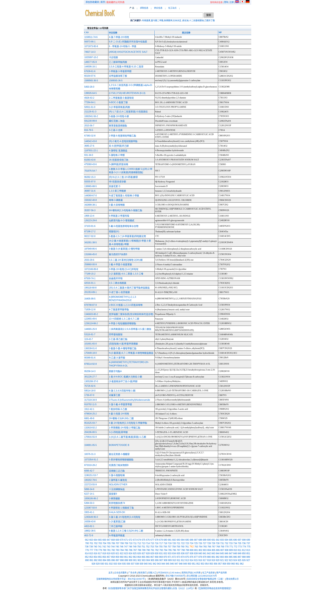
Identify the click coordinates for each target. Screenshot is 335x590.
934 (119, 563)
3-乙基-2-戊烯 (115, 130)
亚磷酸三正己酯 (117, 470)
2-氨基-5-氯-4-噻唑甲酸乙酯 (122, 348)
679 (161, 540)
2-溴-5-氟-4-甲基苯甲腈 (120, 404)
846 (226, 553)
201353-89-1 (90, 292)
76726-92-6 (89, 386)
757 (169, 546)
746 (121, 546)
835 (178, 553)
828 (148, 553)
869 (161, 557)
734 (235, 543)
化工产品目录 (208, 573)
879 (204, 557)
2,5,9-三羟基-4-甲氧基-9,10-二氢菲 (126, 66)
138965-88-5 (90, 186)
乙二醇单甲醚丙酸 (118, 62)
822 (122, 553)
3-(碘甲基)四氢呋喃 (118, 164)
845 (222, 553)
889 (248, 557)
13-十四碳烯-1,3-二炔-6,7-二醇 (124, 318)
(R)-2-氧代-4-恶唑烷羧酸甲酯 (123, 141)
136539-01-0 (90, 348)
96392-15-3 (89, 177)
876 (191, 557)
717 (161, 543)
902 (139, 560)
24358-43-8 (89, 521)
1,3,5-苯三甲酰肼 (117, 191)
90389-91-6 (89, 357)
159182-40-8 (90, 200)
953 (202, 563)
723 (187, 543)
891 (91, 560)
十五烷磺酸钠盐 (117, 489)
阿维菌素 (146, 20)
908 (165, 560)
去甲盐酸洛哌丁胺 (118, 76)
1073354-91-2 (91, 459)
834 (174, 553)
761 (187, 546)
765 (205, 546)
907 (161, 560)
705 (109, 543)
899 (126, 560)
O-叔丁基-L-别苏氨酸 (119, 292)
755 (161, 546)
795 (170, 550)
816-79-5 (88, 130)
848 (235, 553)
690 (209, 540)
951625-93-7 (90, 423)
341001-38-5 (90, 242)
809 (231, 550)
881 (213, 557)
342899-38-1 (90, 204)
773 (240, 546)
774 (244, 546)
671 (126, 540)
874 (183, 557)
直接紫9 (113, 493)
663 (91, 540)
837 (187, 553)
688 (200, 540)
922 (226, 560)
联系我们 (142, 573)
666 (104, 540)
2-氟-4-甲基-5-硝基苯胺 (120, 264)
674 (139, 540)
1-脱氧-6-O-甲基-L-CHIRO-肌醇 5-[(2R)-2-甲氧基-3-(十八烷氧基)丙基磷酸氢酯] (130, 171)
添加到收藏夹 (92, 2)
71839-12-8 (89, 309)
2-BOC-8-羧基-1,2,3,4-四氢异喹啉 (126, 305)
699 (248, 540)
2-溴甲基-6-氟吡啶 (118, 480)
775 (248, 546)
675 (143, 540)
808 (226, 550)
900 (130, 560)
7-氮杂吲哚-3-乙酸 (118, 409)
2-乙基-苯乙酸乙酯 (118, 339)
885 (231, 557)
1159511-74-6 (91, 37)
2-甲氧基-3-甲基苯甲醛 (120, 71)
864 (139, 557)
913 (187, 560)
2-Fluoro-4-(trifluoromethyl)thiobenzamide (129, 400)
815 (91, 553)
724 (191, 543)
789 (144, 550)
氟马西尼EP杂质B (118, 254)
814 (87, 553)
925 (239, 560)
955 (211, 563)
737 (248, 543)
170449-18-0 (90, 353)
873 (178, 557)
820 (113, 553)
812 (244, 550)
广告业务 (132, 573)
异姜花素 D (114, 186)
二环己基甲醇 (115, 526)
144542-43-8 (90, 141)
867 (152, 557)
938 (137, 563)
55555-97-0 (89, 181)
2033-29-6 (89, 260)
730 (217, 543)
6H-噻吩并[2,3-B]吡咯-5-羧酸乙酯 (125, 210)
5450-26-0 (89, 87)
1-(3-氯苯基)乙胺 (117, 521)
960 (233, 563)
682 (174, 540)
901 (135, 560)
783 (117, 550)
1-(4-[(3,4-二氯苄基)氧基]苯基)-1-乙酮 (127, 437)
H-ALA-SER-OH (117, 512)
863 (135, 557)
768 (218, 546)
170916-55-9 (90, 437)
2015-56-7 (89, 125)
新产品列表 (221, 573)
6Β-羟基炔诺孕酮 (117, 181)
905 (152, 560)
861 (126, 557)
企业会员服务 (120, 573)
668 (113, 540)
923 (231, 560)
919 (213, 560)
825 (135, 553)
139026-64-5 (90, 93)
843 (213, 553)
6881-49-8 (89, 418)
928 (93, 563)
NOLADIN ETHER (118, 484)
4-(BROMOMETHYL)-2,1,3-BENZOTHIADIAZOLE (122, 299)
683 (178, 540)
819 (108, 553)
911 (178, 560)
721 (178, 543)
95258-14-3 (89, 371)
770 (227, 546)
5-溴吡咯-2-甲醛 (117, 155)
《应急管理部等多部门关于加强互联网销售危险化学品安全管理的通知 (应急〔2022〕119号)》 (151, 588)
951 (194, 563)
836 (183, 553)
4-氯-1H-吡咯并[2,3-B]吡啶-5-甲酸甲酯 (128, 423)
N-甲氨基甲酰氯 (117, 535)
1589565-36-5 (91, 80)
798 (183, 550)
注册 (232, 2)
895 (109, 560)
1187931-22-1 (91, 150)
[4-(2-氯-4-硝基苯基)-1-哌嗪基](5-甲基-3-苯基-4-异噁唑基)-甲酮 (130, 242)
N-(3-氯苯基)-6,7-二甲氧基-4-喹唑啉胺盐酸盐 (131, 353)
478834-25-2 (90, 413)
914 (191, 560)
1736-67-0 (89, 395)
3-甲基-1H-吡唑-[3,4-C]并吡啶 (123, 269)
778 (96, 550)
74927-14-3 (89, 52)
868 (156, 557)
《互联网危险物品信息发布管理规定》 (214, 588)
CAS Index (175, 573)
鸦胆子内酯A (115, 371)
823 (126, 553)
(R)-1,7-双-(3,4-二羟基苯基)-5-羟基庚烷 (128, 111)
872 (174, 557)
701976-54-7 (90, 170)
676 (148, 540)
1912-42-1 (89, 409)
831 (161, 553)
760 (182, 546)
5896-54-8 (89, 489)
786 (130, 550)
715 (152, 543)
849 (239, 553)
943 (159, 563)
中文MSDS (163, 573)
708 (122, 543)
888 (244, 557)
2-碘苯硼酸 (114, 498)
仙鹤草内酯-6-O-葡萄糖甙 (121, 220)
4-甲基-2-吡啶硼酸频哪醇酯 (122, 323)
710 (130, 543)
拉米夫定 (177, 20)
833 (170, 553)
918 (209, 560)
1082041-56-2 (91, 116)
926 (244, 560)
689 (204, 540)
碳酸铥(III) (114, 231)
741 (100, 546)
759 (178, 546)
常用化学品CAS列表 (191, 573)
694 (226, 540)
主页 (110, 573)
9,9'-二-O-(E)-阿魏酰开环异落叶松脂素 (128, 41)
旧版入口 (152, 573)
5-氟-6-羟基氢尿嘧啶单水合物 (123, 226)
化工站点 (172, 8)
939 (141, 563)
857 (108, 557)
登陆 (226, 2)
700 (87, 543)
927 (248, 560)
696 (235, 540)
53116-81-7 (89, 334)
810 (235, 550)
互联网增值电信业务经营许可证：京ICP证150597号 (120, 579)
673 (135, 540)
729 (213, 543)
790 (148, 550)
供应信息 (158, 8)
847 (231, 553)
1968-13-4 (89, 215)
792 (157, 550)
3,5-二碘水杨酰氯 (117, 283)
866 (148, 557)
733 (231, 543)
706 (113, 543)
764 (200, 546)
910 (174, 560)
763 (196, 546)
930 (102, 563)
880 (209, 557)
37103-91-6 (89, 226)
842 (209, 553)
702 (96, 543)
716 (156, 543)
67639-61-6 (89, 71)
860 (122, 557)
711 (135, 543)
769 (222, 546)
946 (172, 563)
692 (217, 540)
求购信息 (144, 8)
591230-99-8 (90, 121)
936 (128, 563)
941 (150, 563)
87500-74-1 (89, 278)
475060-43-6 (90, 164)
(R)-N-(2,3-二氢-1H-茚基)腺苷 (123, 177)
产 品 (131, 8)
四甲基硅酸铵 (115, 334)
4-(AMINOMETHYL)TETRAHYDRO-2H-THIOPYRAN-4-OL (129, 364)
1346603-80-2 (91, 314)
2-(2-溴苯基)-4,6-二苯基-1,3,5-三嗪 (126, 273)
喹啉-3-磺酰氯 (116, 200)
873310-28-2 (90, 465)
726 (200, 543)
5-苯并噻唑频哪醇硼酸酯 (121, 459)
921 (222, 560)
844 (217, 553)
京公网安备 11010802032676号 (202, 576)
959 (228, 563)
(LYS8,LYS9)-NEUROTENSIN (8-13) (127, 93)
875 (187, 557)
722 (183, 543)
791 (152, 550)
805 (213, 550)
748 (130, 546)
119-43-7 (88, 339)
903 (144, 560)
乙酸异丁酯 (209, 20)
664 (95, 540)
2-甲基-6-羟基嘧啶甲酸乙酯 (122, 135)
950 (189, 563)
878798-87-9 (90, 305)
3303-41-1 (89, 512)
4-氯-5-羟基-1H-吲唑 (119, 413)
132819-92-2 (90, 427)
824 (130, 553)
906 (157, 560)
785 (126, 550)
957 (220, 563)
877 (196, 557)
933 (115, 563)
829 (152, 553)
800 (191, 550)
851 (248, 553)
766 (209, 546)
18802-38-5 (89, 530)
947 (176, 563)
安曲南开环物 (115, 278)
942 (154, 563)
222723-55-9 (90, 484)
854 (95, 557)
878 (200, 557)
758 (174, 546)
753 (152, 546)
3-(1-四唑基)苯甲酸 (118, 432)
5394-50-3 (89, 503)
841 (204, 553)
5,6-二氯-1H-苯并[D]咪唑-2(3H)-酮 (126, 260)
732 (226, 543)
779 (100, 550)
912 (183, 560)
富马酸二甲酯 (157, 20)
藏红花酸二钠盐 (117, 121)
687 (196, 540)
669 (117, 540)
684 (183, 540)
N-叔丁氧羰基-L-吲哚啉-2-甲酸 (124, 195)
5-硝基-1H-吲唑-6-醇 (119, 116)
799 (187, 550)
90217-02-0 (89, 236)
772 (235, 546)
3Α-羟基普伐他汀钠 (118, 159)
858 (113, 557)
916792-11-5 (90, 404)
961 (237, 563)
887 (239, 557)
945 (167, 563)
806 (218, 550)
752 (148, 546)
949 (185, 563)
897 (117, 560)
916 (200, 560)
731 (222, 543)
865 (143, 557)
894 (104, 560)
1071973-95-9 (91, 46)
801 (196, 550)
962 (242, 563)
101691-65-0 (90, 343)
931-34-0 (88, 155)
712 (139, 543)
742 (104, 546)
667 (108, 540)
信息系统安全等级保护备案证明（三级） (206, 579)
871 (170, 557)
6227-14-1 (89, 493)
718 (165, 543)
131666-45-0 (90, 254)
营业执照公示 (232, 579)
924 (235, 560)
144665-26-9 (90, 329)
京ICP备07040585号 (175, 576)
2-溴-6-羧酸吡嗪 (117, 475)
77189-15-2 (89, 273)
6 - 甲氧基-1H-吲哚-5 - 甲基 (122, 46)
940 (146, 563)
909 (170, 560)
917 (204, 560)
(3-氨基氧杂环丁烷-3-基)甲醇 (123, 381)
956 (215, 563)
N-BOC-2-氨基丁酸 (118, 102)
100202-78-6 (90, 480)
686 (191, 540)
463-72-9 (88, 535)
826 (139, 553)
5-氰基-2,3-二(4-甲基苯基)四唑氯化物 (127, 236)
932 (111, 563)
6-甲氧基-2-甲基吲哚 (119, 215)
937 (133, 563)
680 (165, 540)
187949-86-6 (90, 248)
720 (174, 543)
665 (100, 540)
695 (231, 540)
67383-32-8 (89, 135)
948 (181, 563)
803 (205, 550)
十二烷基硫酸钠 (196, 20)
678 (156, 540)
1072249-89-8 (91, 269)
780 (104, 550)
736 (244, 543)
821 (117, 553)
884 (226, 557)
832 (165, 553)
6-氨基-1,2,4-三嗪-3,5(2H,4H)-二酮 (126, 530)
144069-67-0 (90, 195)
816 (95, 553)
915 (196, 560)
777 (91, 550)
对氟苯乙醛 (114, 395)
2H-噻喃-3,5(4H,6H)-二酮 (121, 418)
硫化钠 (185, 20)
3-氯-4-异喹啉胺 (117, 204)
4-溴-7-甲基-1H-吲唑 (119, 37)
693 (222, 540)
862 (130, 557)
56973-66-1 (89, 41)
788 (139, 550)
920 (217, 560)
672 (130, 540)
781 (109, 550)
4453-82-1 (89, 526)
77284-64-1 (89, 102)
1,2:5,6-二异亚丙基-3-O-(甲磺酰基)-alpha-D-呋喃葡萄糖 (130, 87)
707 (117, 543)
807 (222, 550)
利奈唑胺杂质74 (117, 503)
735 (239, 543)
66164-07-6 (89, 76)
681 (170, 540)
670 (122, 540)
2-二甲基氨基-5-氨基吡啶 (121, 98)
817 (100, 553)
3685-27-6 (89, 145)
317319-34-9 (90, 400)
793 (161, 550)
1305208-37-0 (91, 381)
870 (165, 557)
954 (207, 563)
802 (200, 550)
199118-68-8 (90, 287)
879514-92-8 (90, 364)
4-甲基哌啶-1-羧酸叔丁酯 (121, 507)
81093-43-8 (89, 159)
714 (148, 543)
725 (196, 543)
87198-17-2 (89, 231)
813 (248, 550)
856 (104, 557)
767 (213, 546)
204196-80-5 (90, 432)
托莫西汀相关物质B (119, 465)
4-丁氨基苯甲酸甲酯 (119, 309)
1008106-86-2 (91, 498)
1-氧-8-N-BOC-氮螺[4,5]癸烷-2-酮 (125, 376)
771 (231, 546)
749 (134, 546)
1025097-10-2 (91, 57)
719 (170, 543)
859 (117, 557)
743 (108, 546)
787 (135, 550)
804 (209, 550)
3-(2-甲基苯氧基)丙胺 (119, 107)
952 (198, 563)
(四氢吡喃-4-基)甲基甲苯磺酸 (123, 343)
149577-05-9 (90, 62)
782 (113, 550)
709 (126, 543)
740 (95, 546)
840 (200, 553)
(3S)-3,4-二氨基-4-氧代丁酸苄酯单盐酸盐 (129, 287)
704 (104, 543)
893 (100, 560)
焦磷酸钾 (168, 20)
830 (156, 553)
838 (191, 553)
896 (113, 560)
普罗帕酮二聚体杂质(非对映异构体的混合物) (131, 314)
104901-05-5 (90, 445)
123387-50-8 (90, 507)
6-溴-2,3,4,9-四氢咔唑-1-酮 (122, 390)
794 (165, 550)
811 (239, 550)
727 (204, 543)
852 (87, 557)
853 (91, 557)
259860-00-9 (90, 264)
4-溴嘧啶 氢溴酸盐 (118, 150)
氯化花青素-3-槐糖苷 (119, 454)
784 (122, 550)
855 (100, 557)
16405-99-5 (89, 298)
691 (213, 540)
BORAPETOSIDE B (119, 445)
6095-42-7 (89, 470)
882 (217, 557)
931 (106, 563)
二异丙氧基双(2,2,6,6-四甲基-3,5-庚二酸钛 (130, 329)
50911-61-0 (89, 107)
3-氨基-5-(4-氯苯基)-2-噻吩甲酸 (124, 248)
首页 (102, 2)
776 (87, 550)
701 (91, 543)
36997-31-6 (89, 191)
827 (143, 553)
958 (224, 563)
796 (174, 550)
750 (139, 546)
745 (117, 546)
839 (196, 553)
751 (143, 546)
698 (244, 540)
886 (235, 557)
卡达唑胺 (113, 57)
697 (239, 540)
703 (100, 543)
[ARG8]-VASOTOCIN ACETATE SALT (128, 52)
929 (98, 563)
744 (113, 546)
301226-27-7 (90, 376)
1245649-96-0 (91, 517)
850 (244, 553)
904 (148, 560)
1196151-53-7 (91, 475)
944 (163, 563)
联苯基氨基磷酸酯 (118, 125)
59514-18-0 (89, 390)
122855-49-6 (90, 318)
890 (87, 560)
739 (91, 546)
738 (86, 546)
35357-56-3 (89, 210)
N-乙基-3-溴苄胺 (117, 357)
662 (87, 540)
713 (143, 543)
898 (122, 560)
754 (156, 546)
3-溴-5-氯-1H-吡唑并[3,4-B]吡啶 (124, 517)
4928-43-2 (89, 98)
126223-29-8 (90, 220)
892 (96, 560)
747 (126, 546)
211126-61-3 (90, 111)
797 (178, 550)
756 (165, 546)
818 (104, 553)
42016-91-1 (89, 283)
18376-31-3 (89, 454)
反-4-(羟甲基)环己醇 (119, 145)
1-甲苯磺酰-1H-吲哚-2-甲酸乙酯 (124, 427)
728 (209, 543)
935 (124, 563)
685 (187, 540)
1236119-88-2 (91, 323)
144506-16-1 (90, 66)
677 (152, 540)
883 (222, 557)
